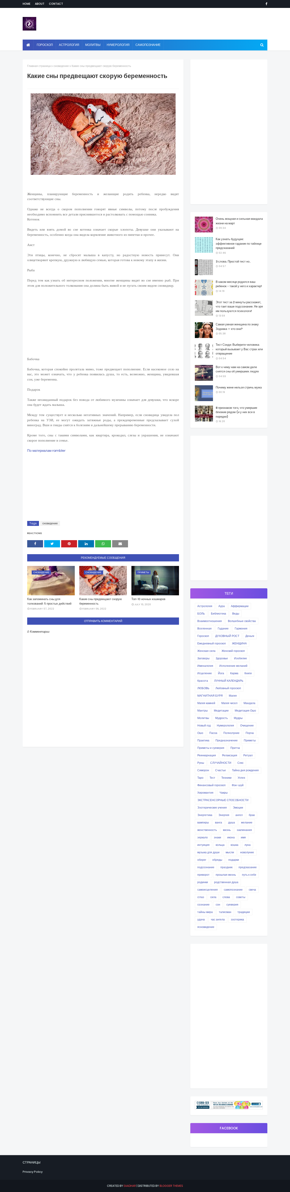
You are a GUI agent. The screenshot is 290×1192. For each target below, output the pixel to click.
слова (226, 897)
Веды (235, 613)
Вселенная (204, 628)
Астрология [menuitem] (69, 45)
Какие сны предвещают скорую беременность (100, 601)
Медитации (221, 710)
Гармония (241, 628)
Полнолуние (231, 733)
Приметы (250, 740)
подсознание (205, 867)
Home (26, 4)
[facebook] (265, 4)
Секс (240, 763)
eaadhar (130, 1186)
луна (247, 845)
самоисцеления (207, 890)
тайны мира (205, 912)
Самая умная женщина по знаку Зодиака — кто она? (237, 326)
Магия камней (206, 703)
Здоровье (222, 658)
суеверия (232, 904)
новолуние (247, 852)
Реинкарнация (206, 755)
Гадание (223, 628)
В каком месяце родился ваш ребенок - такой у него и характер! (239, 284)
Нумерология (225, 725)
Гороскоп (203, 636)
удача (201, 919)
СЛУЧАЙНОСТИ (220, 763)
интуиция (203, 845)
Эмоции (238, 807)
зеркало (202, 837)
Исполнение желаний (233, 666)
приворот (203, 875)
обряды (217, 860)
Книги (248, 673)
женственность (207, 830)
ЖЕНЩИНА (239, 643)
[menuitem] (28, 45)
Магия (233, 696)
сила (213, 897)
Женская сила (206, 651)
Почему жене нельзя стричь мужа (239, 387)
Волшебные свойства (242, 621)
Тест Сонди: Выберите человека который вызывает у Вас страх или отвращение (239, 349)
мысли (230, 852)
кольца (220, 845)
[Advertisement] (103, 325)
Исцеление (204, 673)
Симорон (203, 770)
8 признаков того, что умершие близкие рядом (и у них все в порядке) (236, 412)
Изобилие (240, 658)
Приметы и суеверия (210, 748)
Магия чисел (229, 703)
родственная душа (226, 882)
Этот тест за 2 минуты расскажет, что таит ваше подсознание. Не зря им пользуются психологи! (239, 306)
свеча (252, 890)
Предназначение (226, 740)
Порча (250, 733)
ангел (239, 815)
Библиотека (218, 613)
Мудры (238, 718)
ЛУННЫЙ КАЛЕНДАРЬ (228, 681)
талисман (225, 912)
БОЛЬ (201, 613)
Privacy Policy (33, 1172)
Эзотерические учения (212, 807)
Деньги (249, 636)
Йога (221, 673)
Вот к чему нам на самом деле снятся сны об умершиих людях (237, 369)
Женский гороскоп (233, 651)
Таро (200, 778)
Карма (234, 673)
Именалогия (205, 666)
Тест (212, 778)
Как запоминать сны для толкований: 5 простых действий (49, 601)
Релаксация (229, 755)
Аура (221, 606)
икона (231, 837)
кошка (234, 845)
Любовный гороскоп (228, 688)
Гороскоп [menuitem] (45, 45)
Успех (241, 778)
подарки (233, 860)
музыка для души (208, 852)
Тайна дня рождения (245, 770)
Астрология (204, 606)
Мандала (249, 703)
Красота (202, 681)
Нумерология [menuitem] (118, 45)
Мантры (202, 710)
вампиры (203, 822)
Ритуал (248, 755)
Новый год (204, 725)
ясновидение (205, 927)
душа (231, 822)
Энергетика (204, 815)
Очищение (247, 725)
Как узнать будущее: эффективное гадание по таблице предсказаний (238, 243)
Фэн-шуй (238, 785)
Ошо (200, 733)
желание (246, 822)
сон (218, 904)
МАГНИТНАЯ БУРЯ (210, 696)
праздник (226, 867)
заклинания (244, 830)
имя (243, 837)
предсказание (248, 867)
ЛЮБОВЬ (203, 688)
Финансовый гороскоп (211, 785)
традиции (243, 912)
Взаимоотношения (209, 621)
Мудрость (221, 718)
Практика (203, 740)
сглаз (200, 897)
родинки (202, 882)
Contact (56, 4)
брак (252, 815)
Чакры (224, 793)
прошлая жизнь (226, 875)
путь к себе (249, 875)
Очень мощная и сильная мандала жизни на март (239, 221)
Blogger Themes (171, 1186)
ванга (218, 822)
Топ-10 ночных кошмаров (148, 599)
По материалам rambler (46, 450)
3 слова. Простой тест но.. (233, 261)
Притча (235, 748)
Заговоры (203, 658)
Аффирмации (240, 606)
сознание (203, 904)
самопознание (233, 890)
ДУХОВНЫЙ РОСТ (227, 636)
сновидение (61, 66)
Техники (226, 778)
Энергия (223, 815)
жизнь (227, 830)
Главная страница (39, 66)
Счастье (220, 770)
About (39, 4)
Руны (200, 763)
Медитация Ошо (245, 710)
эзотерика (237, 919)
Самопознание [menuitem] (148, 45)
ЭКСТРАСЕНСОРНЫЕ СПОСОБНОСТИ (223, 800)
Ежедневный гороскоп (211, 643)
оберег (201, 860)
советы (240, 897)
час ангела (218, 919)
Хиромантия (205, 793)
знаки (217, 837)
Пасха (213, 733)
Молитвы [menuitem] (93, 45)
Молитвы (203, 718)
